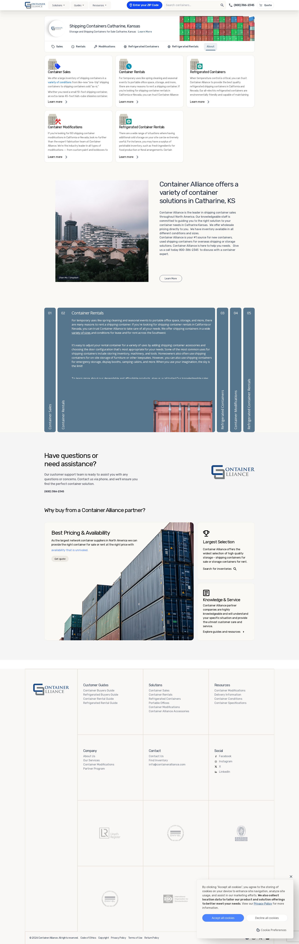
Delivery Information (227, 694)
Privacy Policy (118, 937)
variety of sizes (81, 333)
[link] (78, 81)
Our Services (91, 760)
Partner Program (94, 768)
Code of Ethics (88, 937)
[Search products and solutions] (222, 5)
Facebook (225, 756)
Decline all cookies (267, 918)
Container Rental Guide (98, 698)
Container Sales (159, 690)
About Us (89, 756)
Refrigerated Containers (165, 698)
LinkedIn (224, 771)
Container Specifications (230, 703)
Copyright (103, 937)
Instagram (225, 761)
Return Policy (151, 937)
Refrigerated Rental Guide (100, 703)
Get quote (60, 558)
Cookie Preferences (273, 930)
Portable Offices (159, 703)
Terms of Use (135, 937)
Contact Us (156, 756)
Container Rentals (160, 694)
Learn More (145, 31)
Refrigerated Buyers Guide (100, 694)
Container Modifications (164, 707)
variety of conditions (59, 82)
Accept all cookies (223, 918)
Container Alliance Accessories (169, 711)
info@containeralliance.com (167, 764)
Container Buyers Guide (98, 690)
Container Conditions (228, 698)
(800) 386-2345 (54, 491)
